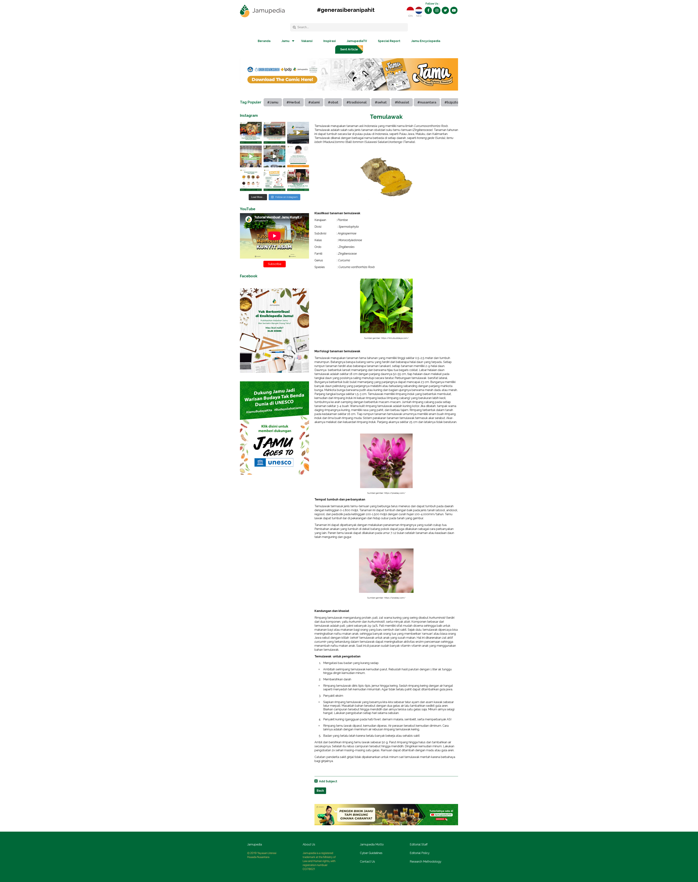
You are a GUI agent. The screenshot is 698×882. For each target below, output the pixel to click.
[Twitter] (445, 10)
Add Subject (328, 781)
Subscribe (274, 264)
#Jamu (272, 102)
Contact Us (367, 861)
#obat (333, 102)
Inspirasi (329, 41)
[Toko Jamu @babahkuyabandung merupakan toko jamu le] (298, 133)
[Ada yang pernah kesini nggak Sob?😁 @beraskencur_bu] (274, 156)
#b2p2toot (453, 102)
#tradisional (356, 102)
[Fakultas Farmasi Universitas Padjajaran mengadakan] (251, 156)
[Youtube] (454, 10)
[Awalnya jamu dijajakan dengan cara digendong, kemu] (274, 133)
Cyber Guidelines (371, 853)
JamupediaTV (357, 41)
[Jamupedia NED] (418, 10)
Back (320, 790)
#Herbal (293, 102)
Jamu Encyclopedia (425, 41)
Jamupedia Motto (372, 844)
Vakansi (306, 41)
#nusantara (426, 102)
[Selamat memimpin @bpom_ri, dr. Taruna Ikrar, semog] (298, 180)
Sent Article (349, 49)
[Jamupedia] (262, 11)
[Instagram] (436, 10)
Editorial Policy (420, 853)
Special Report (389, 41)
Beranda (264, 41)
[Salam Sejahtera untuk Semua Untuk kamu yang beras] (274, 180)
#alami (314, 102)
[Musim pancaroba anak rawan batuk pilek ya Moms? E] (298, 156)
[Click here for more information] (349, 93)
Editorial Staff (419, 844)
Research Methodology (425, 861)
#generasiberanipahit (345, 10)
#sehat (381, 102)
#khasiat (402, 102)
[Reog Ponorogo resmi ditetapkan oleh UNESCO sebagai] (251, 133)
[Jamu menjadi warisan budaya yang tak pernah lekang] (251, 180)
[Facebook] (428, 10)
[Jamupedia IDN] (410, 10)
